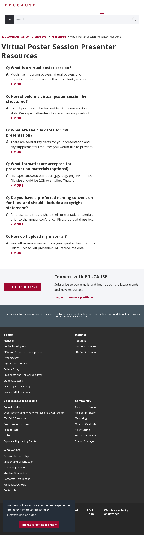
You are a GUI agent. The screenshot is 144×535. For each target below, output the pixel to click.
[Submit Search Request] (134, 19)
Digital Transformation (16, 364)
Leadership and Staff (16, 468)
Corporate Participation (17, 479)
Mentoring (81, 419)
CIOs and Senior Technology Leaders (25, 352)
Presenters (59, 37)
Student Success (13, 381)
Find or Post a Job (85, 441)
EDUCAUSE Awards (86, 436)
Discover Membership (16, 456)
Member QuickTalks (86, 424)
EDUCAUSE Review (85, 352)
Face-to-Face (11, 430)
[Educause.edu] (22, 287)
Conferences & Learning (20, 401)
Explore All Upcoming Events (20, 441)
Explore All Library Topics (18, 392)
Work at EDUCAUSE (15, 485)
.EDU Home (90, 512)
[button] (102, 11)
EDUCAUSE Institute (15, 419)
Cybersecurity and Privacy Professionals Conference (34, 413)
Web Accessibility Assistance (116, 512)
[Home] (20, 5)
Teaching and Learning (17, 387)
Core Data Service (85, 347)
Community (83, 401)
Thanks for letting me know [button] (39, 524)
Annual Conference (15, 407)
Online (7, 436)
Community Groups (86, 407)
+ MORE (16, 84)
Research (80, 341)
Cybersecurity (12, 358)
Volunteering (82, 430)
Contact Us (10, 491)
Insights (80, 335)
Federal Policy (12, 369)
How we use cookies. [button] (22, 515)
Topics (8, 335)
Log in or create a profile (71, 297)
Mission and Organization (18, 462)
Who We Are (12, 450)
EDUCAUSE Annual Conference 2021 (25, 37)
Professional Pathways (17, 424)
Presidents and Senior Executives (23, 375)
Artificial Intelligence (15, 347)
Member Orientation (15, 473)
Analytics (9, 341)
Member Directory (85, 413)
